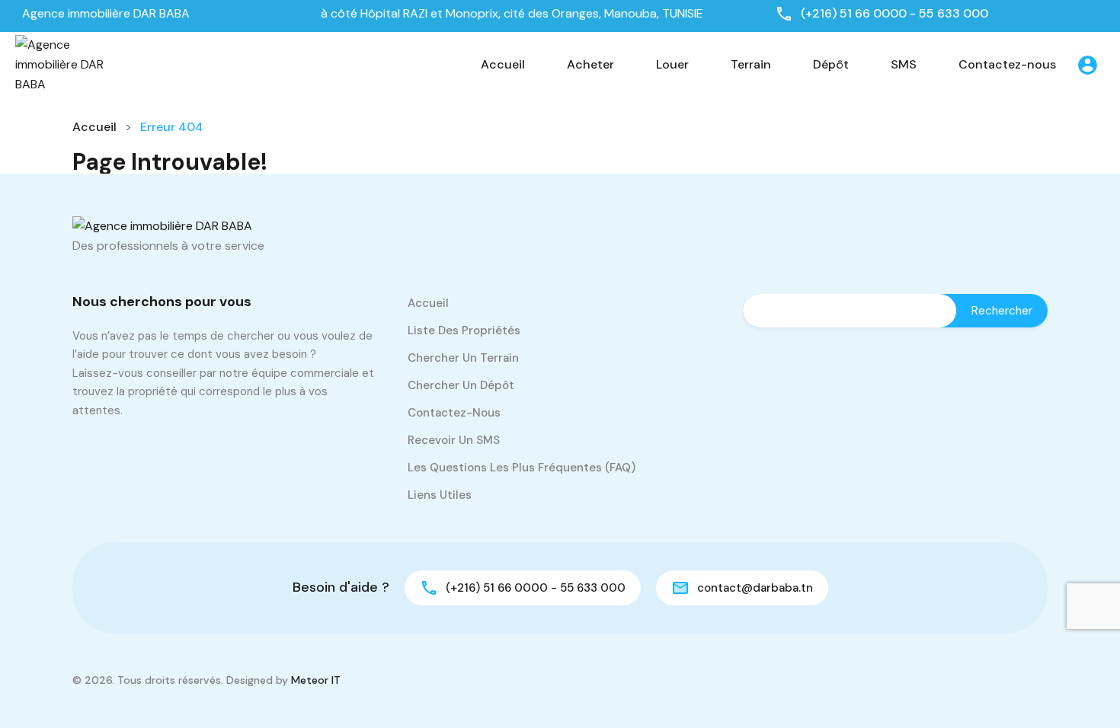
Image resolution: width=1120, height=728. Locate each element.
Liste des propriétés (464, 330)
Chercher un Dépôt (461, 385)
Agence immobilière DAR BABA (106, 13)
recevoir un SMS (454, 440)
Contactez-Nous (454, 412)
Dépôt (831, 64)
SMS (904, 64)
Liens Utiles (440, 495)
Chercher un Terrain (463, 358)
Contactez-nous (1007, 64)
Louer (672, 64)
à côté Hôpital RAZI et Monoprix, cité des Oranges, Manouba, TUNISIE (510, 13)
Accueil (503, 64)
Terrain (751, 64)
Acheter (590, 64)
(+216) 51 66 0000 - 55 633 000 (894, 13)
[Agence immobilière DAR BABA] (61, 64)
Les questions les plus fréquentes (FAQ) (521, 467)
